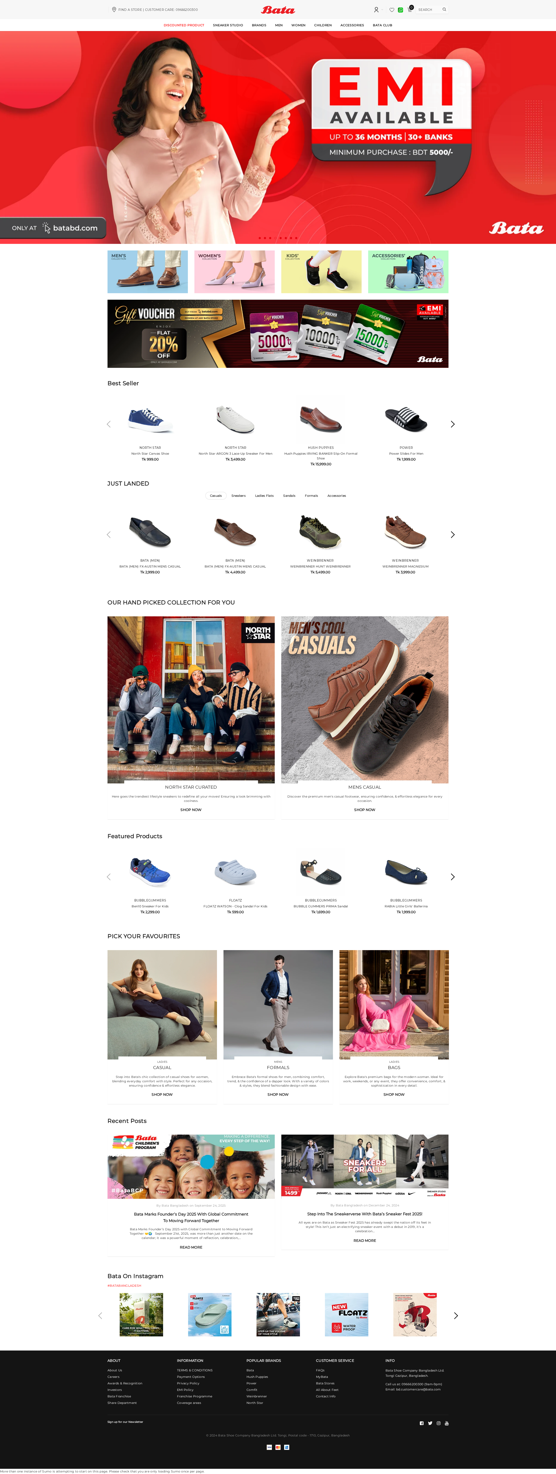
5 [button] (281, 238)
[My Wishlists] (391, 10)
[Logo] (278, 9)
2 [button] (265, 238)
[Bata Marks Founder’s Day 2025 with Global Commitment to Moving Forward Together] (191, 1167)
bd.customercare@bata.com (418, 1389)
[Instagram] (438, 1423)
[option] (278, 137)
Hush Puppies (321, 448)
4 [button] (275, 238)
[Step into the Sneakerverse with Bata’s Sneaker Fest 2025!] (364, 1167)
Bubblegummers (150, 900)
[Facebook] (422, 1423)
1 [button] (260, 238)
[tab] (216, 496)
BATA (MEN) (150, 561)
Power (406, 448)
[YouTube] (446, 1423)
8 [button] (296, 238)
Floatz (235, 900)
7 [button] (291, 238)
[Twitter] (430, 1423)
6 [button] (286, 238)
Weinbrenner (320, 561)
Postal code (297, 1435)
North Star (150, 448)
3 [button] (270, 238)
